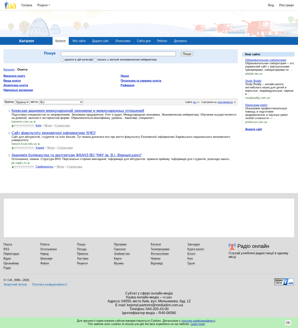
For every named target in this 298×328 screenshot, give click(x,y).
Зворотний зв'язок (15, 284)
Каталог (60, 40)
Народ (44, 253)
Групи (191, 263)
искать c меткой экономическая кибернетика (127, 59)
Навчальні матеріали (18, 90)
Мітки (48, 125)
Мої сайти (79, 40)
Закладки (193, 244)
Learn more (198, 324)
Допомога (180, 40)
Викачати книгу (14, 75)
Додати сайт (100, 40)
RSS (6, 249)
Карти (118, 258)
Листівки (82, 258)
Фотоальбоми (160, 253)
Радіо (7, 267)
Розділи (42, 5)
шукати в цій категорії (79, 59)
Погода (81, 249)
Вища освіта (12, 80)
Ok (288, 322)
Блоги (191, 253)
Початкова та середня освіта (141, 80)
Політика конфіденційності (49, 284)
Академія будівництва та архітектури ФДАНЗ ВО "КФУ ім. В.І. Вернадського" (77, 155)
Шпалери (46, 258)
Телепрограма (160, 249)
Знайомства (122, 253)
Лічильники (122, 40)
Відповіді (157, 263)
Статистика (62, 125)
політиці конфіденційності (198, 320)
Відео (7, 258)
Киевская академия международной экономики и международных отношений (78, 110)
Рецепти (82, 263)
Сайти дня (144, 40)
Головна (26, 5)
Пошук (81, 244)
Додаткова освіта (15, 85)
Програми (120, 244)
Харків (40, 147)
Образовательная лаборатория (265, 60)
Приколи (82, 253)
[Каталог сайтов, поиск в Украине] (284, 280)
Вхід (271, 5)
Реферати (127, 85)
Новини (155, 258)
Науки (125, 75)
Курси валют (195, 249)
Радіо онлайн (253, 246)
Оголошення (48, 249)
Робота (45, 244)
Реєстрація (286, 5)
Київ (38, 125)
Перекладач (11, 253)
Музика (118, 263)
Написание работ (256, 105)
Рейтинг (162, 40)
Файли (44, 263)
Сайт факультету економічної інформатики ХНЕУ (54, 133)
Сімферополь (44, 166)
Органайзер (11, 263)
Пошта (7, 244)
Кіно (190, 258)
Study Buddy (253, 80)
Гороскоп (120, 249)
